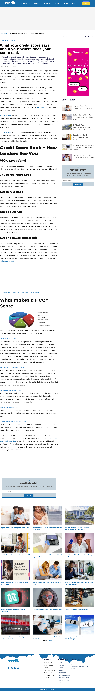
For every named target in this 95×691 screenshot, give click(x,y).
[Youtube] (18, 668)
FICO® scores (42, 107)
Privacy (61, 670)
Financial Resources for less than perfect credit (20, 293)
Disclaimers (62, 673)
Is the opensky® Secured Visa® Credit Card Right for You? (83, 147)
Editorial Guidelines (64, 678)
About (61, 662)
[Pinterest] (15, 668)
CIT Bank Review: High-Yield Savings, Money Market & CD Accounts (82, 127)
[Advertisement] (47, 17)
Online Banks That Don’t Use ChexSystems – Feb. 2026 (83, 117)
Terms (61, 668)
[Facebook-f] (8, 668)
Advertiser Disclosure (8, 40)
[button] (28, 40)
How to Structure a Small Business (76, 609)
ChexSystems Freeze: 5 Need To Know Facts (47, 609)
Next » (51, 640)
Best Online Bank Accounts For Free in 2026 (81, 137)
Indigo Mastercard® (7, 261)
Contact (61, 665)
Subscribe (29, 495)
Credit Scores (3, 33)
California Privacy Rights (64, 681)
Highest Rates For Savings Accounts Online (15, 528)
